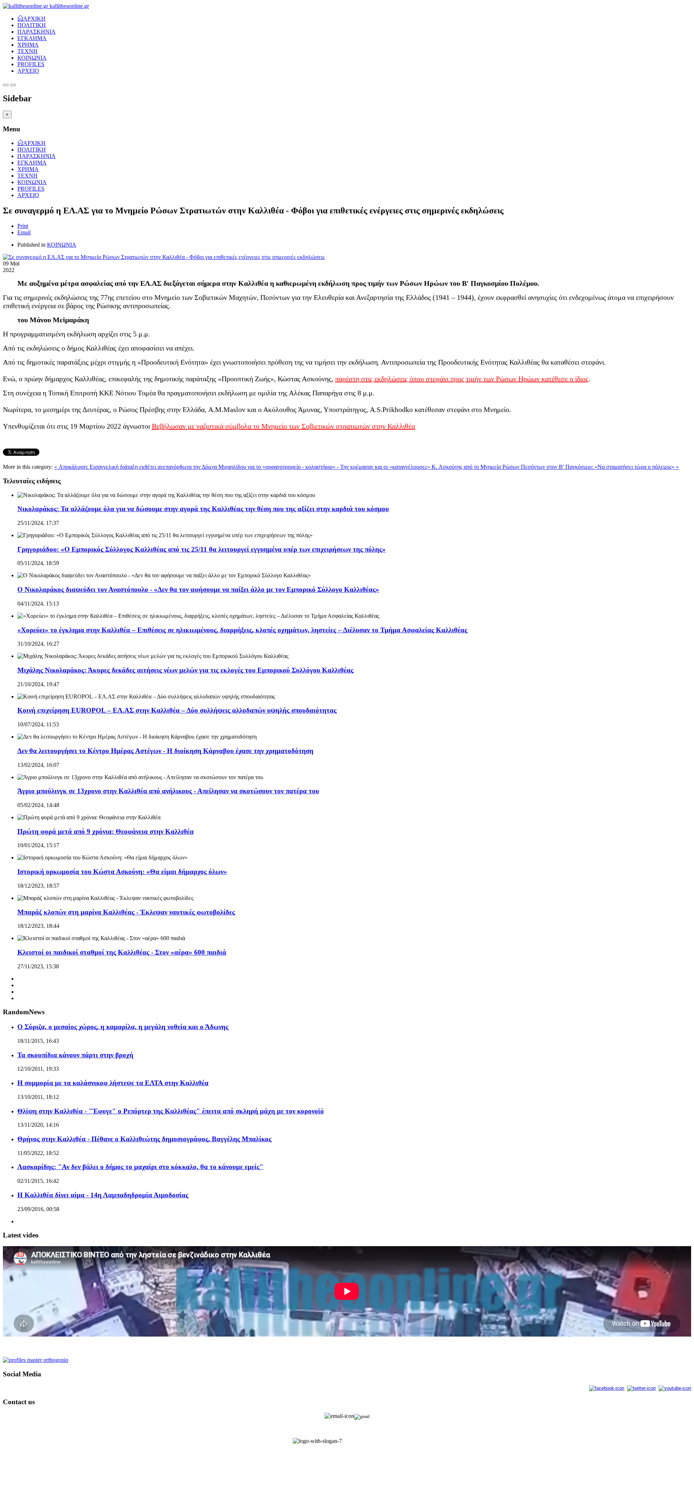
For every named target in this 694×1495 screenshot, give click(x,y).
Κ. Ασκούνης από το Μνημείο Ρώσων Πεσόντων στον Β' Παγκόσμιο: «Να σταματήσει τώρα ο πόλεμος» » (555, 467)
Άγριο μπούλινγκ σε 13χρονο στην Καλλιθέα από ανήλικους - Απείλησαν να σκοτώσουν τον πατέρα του (168, 791)
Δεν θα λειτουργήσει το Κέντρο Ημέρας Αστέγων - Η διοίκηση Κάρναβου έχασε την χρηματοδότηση (165, 751)
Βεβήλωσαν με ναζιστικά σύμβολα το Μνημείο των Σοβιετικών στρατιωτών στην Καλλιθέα (283, 426)
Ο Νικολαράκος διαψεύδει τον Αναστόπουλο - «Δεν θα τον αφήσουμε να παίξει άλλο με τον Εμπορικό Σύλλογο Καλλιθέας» (198, 589)
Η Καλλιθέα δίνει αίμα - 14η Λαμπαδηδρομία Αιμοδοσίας (102, 1195)
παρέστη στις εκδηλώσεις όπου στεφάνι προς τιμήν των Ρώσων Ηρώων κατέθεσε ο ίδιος (461, 379)
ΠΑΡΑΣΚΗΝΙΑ (36, 32)
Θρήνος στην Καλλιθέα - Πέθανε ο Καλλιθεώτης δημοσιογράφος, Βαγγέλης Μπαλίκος (144, 1139)
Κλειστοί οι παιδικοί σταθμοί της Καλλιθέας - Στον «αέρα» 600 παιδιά (121, 952)
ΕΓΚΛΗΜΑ (32, 38)
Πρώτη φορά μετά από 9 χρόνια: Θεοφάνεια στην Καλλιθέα (105, 831)
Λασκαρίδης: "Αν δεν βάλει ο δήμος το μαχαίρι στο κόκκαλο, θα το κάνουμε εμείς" (140, 1167)
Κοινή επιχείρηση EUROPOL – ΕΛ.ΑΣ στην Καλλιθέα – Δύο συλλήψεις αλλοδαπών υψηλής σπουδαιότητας (177, 710)
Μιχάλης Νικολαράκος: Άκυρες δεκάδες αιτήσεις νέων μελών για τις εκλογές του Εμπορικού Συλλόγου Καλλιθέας (185, 670)
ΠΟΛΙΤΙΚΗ (31, 25)
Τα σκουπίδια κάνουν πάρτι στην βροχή (75, 1055)
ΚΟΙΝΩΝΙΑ (32, 58)
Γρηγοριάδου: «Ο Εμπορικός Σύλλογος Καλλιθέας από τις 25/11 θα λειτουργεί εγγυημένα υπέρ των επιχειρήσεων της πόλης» (201, 549)
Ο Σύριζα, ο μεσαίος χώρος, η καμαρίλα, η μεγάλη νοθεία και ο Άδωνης (122, 1027)
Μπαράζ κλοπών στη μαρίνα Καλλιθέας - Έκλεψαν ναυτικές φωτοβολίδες (126, 912)
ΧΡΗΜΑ (28, 45)
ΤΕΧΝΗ (27, 51)
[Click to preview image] (164, 257)
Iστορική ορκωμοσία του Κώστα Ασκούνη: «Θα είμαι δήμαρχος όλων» (122, 871)
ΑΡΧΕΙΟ (28, 71)
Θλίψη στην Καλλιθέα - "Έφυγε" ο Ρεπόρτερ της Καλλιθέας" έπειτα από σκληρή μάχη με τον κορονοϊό (170, 1111)
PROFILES (30, 64)
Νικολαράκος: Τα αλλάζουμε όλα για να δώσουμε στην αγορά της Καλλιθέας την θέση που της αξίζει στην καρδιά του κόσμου (203, 509)
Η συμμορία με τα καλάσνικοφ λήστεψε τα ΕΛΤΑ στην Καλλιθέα (113, 1083)
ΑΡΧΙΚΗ (34, 18)
